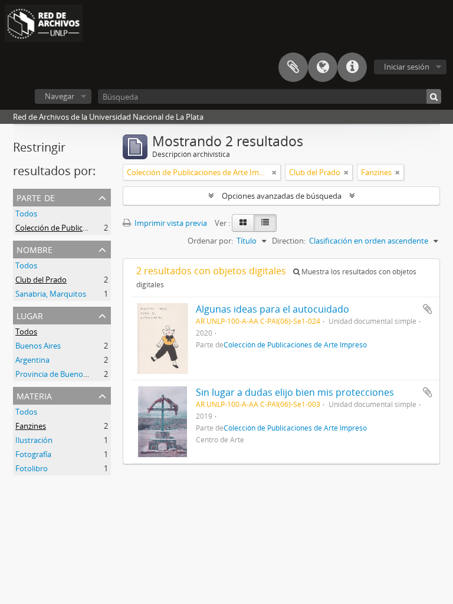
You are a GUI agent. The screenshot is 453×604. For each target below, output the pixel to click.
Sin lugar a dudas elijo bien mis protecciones (295, 392)
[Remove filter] (274, 172)
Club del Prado (41, 279)
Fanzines (30, 426)
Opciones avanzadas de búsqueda (281, 196)
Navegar (59, 96)
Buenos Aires (38, 345)
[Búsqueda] (433, 96)
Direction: (289, 240)
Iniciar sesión (406, 66)
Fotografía (33, 454)
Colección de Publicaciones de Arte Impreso (91, 227)
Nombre (34, 249)
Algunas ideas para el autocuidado (272, 309)
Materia (34, 395)
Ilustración (33, 440)
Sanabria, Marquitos (50, 293)
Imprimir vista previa (170, 223)
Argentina (32, 359)
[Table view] (265, 223)
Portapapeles (293, 67)
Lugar (30, 315)
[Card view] (243, 223)
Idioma (322, 67)
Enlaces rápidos (352, 67)
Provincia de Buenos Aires (60, 374)
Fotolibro (31, 468)
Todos (26, 213)
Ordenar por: (210, 240)
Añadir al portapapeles (428, 309)
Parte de (36, 197)
